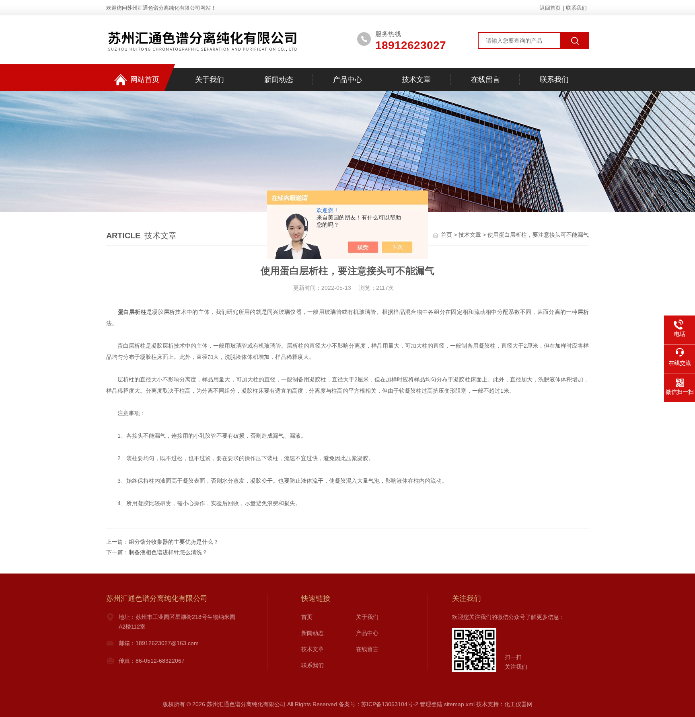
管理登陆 (431, 704)
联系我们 (576, 8)
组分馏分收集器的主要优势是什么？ (174, 542)
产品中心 (347, 80)
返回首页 (550, 8)
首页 (446, 234)
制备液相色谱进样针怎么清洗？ (168, 552)
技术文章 (416, 80)
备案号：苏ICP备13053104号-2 (378, 704)
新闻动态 (278, 80)
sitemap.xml (459, 704)
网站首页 (144, 80)
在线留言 (485, 80)
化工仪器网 (518, 704)
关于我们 (209, 80)
